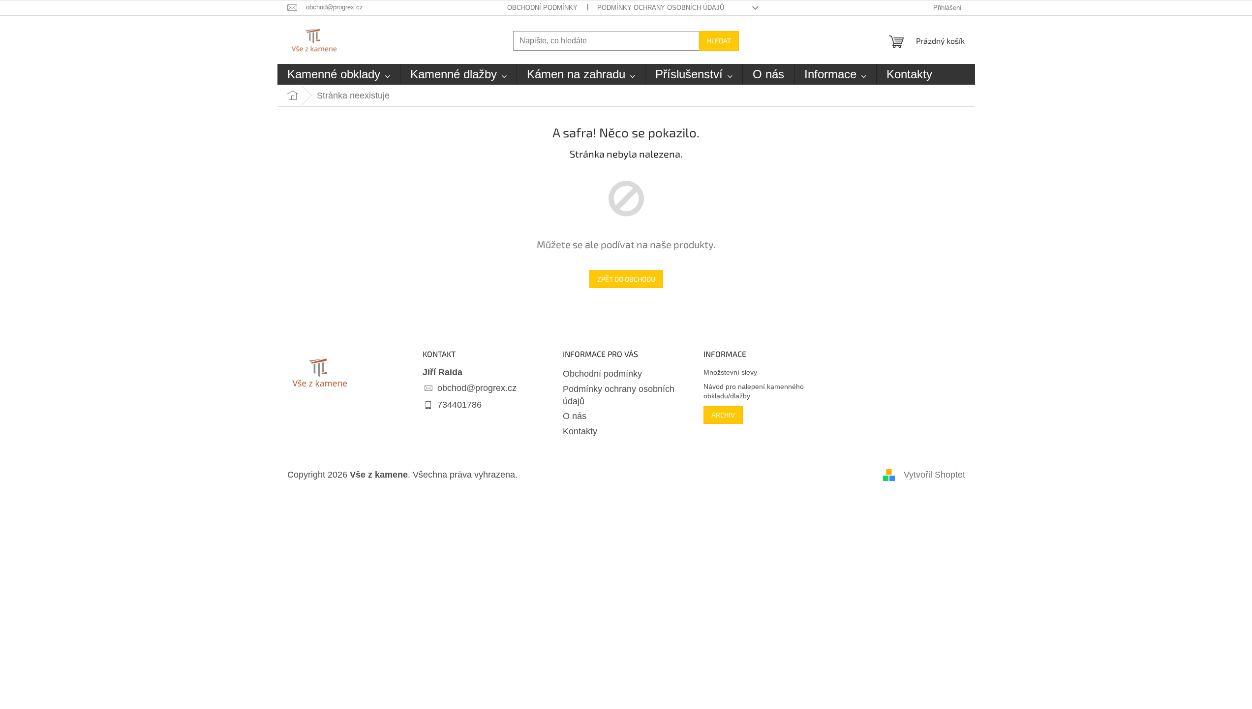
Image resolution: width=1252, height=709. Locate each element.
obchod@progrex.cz (477, 388)
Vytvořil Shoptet (934, 475)
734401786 (459, 405)
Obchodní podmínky (542, 7)
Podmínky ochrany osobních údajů (660, 7)
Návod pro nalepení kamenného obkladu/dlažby (753, 391)
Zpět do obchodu (626, 279)
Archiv (723, 415)
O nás (574, 416)
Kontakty (580, 431)
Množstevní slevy (730, 372)
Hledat (719, 40)
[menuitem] (338, 74)
